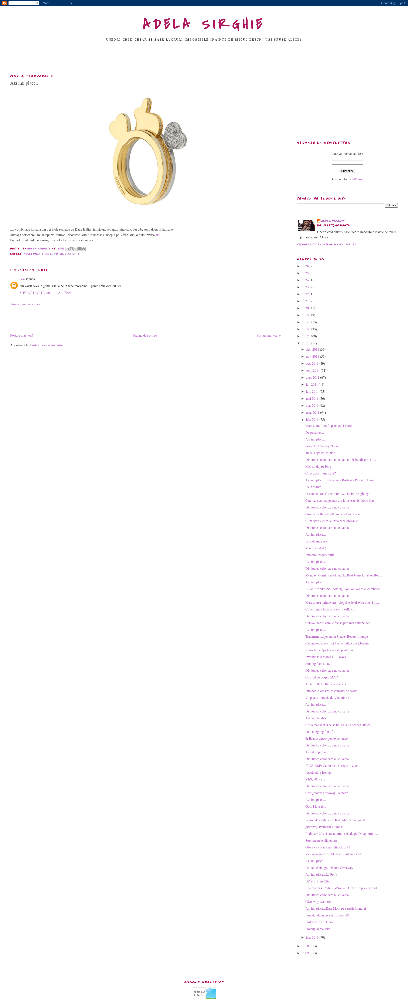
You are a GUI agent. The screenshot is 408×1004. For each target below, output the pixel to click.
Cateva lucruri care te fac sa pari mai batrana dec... (339, 622)
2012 (306, 336)
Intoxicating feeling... (319, 772)
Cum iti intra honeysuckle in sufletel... (330, 609)
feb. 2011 (312, 419)
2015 (306, 315)
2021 (306, 301)
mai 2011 (312, 398)
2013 (306, 329)
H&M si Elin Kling (318, 881)
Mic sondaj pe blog (318, 466)
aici (158, 234)
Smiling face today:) (318, 663)
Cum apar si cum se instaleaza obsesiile (331, 520)
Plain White (313, 486)
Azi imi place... (315, 439)
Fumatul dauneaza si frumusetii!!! (327, 915)
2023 (306, 287)
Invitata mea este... (317, 541)
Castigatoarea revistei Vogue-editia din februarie (337, 643)
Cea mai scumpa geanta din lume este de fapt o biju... (340, 500)
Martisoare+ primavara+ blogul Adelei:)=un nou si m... (342, 602)
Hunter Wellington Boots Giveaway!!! (331, 867)
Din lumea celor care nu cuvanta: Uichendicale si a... (340, 459)
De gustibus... (314, 432)
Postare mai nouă (21, 335)
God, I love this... (316, 806)
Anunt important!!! (318, 752)
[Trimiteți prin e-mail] (67, 249)
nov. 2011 (313, 356)
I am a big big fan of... (320, 731)
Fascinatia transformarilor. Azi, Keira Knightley (337, 493)
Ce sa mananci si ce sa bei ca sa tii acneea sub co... (339, 724)
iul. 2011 (312, 384)
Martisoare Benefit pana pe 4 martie (329, 425)
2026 (306, 266)
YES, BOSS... (315, 779)
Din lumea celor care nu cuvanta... (328, 507)
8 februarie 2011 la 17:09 (45, 292)
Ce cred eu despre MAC (321, 677)
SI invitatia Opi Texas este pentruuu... (330, 650)
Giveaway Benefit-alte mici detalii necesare (334, 514)
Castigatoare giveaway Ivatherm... (328, 792)
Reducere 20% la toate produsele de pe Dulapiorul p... (341, 833)
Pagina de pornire (145, 335)
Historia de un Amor (319, 922)
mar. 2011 (313, 412)
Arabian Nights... (317, 718)
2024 (306, 280)
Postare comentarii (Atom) (47, 345)
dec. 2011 (313, 349)
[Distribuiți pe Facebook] (79, 249)
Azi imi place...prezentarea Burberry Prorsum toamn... (341, 480)
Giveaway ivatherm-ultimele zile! (327, 847)
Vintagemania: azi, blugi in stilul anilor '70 (333, 854)
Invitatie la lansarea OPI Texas (325, 656)
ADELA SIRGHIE (204, 24)
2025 (306, 273)
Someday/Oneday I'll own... (324, 446)
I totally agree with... (319, 928)
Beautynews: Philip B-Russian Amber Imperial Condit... (343, 888)
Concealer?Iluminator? (320, 473)
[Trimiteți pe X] (75, 249)
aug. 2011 (313, 377)
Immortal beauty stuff (319, 554)
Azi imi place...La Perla (321, 874)
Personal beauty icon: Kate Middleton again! (335, 820)
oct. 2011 (312, 363)
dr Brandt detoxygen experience (326, 738)
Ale (22, 278)
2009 (306, 953)
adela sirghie (333, 221)
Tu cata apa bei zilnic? (320, 452)
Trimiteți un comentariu (25, 304)
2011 (306, 343)
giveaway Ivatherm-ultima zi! (324, 826)
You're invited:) (315, 548)
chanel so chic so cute (61, 253)
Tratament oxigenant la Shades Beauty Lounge (336, 636)
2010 (306, 946)
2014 (306, 322)
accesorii (32, 253)
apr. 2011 (312, 405)
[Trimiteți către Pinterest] (83, 249)
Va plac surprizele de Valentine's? (327, 697)
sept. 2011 (313, 370)
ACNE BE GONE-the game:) (325, 684)
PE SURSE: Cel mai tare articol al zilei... (332, 765)
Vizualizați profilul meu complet (326, 244)
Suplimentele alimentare (321, 840)
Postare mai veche (269, 335)
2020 (306, 308)
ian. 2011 (312, 937)
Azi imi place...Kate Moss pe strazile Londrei (335, 908)
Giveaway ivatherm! (319, 901)
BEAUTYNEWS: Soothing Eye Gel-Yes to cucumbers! (342, 588)
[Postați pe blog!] (71, 249)
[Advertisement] (204, 58)
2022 (306, 294)
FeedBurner (356, 179)
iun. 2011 (313, 391)
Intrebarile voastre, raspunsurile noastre (331, 690)
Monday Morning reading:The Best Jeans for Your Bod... (343, 575)
